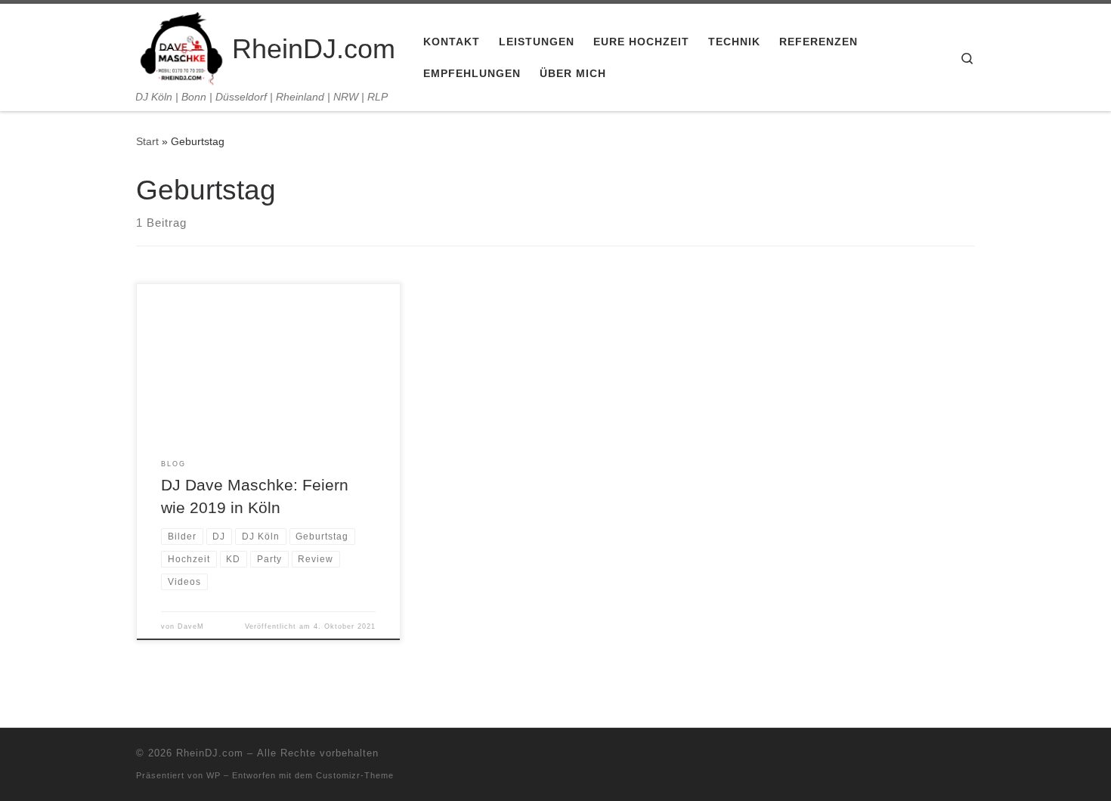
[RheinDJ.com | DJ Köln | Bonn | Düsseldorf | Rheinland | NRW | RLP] (181, 47)
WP (213, 775)
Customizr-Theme (355, 775)
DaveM (191, 626)
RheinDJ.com (209, 753)
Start (147, 141)
